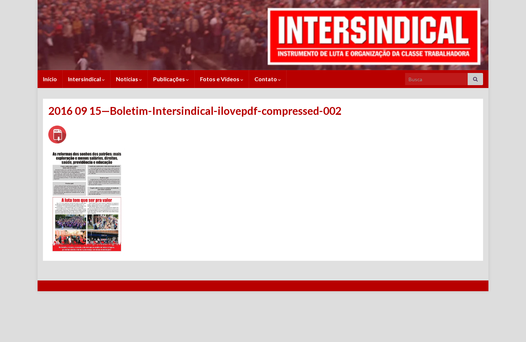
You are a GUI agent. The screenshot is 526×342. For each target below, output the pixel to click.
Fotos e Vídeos (220, 78)
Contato (266, 78)
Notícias (127, 78)
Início (50, 78)
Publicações (169, 78)
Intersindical (85, 78)
